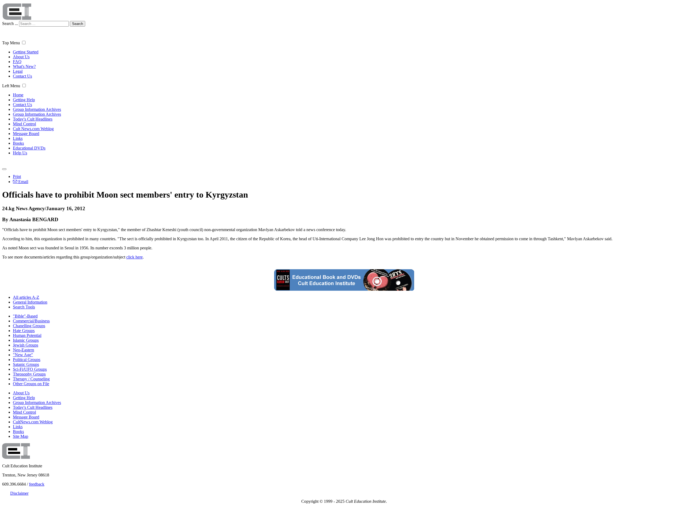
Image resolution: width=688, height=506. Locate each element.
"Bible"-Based (25, 316)
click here (134, 257)
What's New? (24, 66)
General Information (30, 302)
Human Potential (27, 335)
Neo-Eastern (23, 350)
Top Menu (11, 43)
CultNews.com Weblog (33, 422)
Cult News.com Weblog (33, 128)
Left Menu (11, 85)
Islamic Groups (26, 340)
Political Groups (26, 359)
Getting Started (25, 52)
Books (18, 143)
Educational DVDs (29, 148)
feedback (36, 484)
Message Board (26, 133)
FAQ (17, 61)
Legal (18, 71)
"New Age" (23, 354)
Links (18, 138)
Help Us (20, 153)
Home (18, 95)
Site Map (20, 436)
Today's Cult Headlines (32, 119)
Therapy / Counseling (31, 379)
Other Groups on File (31, 383)
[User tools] (4, 169)
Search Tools (24, 307)
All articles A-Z (26, 297)
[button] (24, 42)
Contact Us (22, 76)
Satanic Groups (26, 364)
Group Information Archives (37, 109)
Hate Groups (24, 330)
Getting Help (24, 99)
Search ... (10, 23)
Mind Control (24, 124)
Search (77, 24)
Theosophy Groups (29, 374)
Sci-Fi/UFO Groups (30, 369)
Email (22, 181)
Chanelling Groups (29, 325)
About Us (21, 56)
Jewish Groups (25, 345)
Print (17, 176)
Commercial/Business (31, 321)
